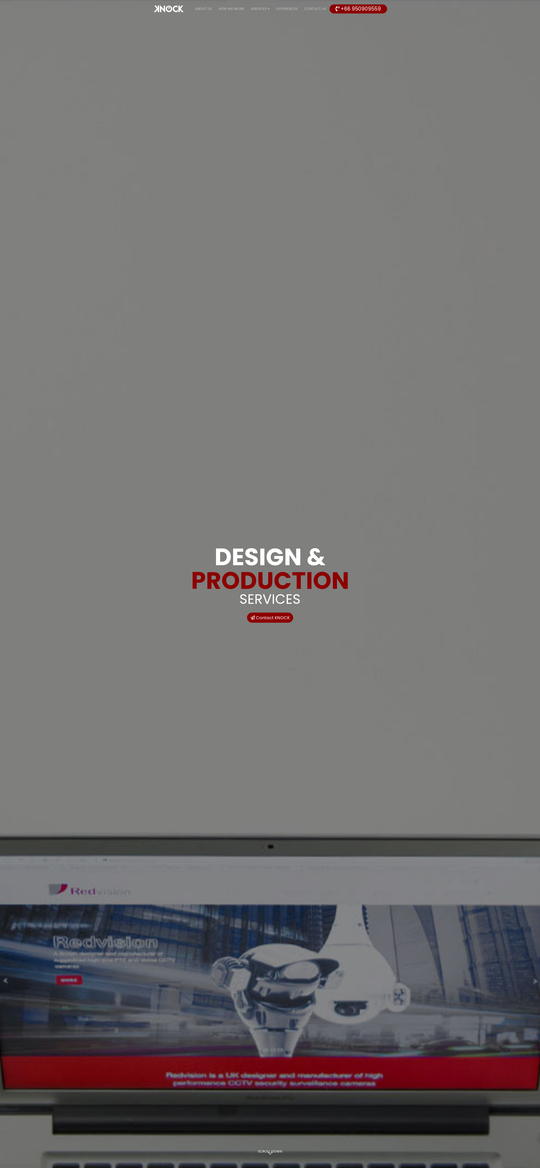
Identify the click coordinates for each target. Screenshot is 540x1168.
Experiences (287, 8)
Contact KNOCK (272, 618)
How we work (231, 8)
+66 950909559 (360, 9)
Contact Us (315, 8)
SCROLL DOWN (270, 1151)
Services (259, 8)
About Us (203, 8)
